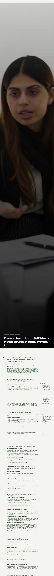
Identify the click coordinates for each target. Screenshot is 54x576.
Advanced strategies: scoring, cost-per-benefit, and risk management (45, 422)
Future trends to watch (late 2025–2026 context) (46, 432)
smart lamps (36, 388)
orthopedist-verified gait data (17, 513)
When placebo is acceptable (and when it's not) (46, 428)
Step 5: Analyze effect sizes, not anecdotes (47, 412)
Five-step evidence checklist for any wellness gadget (46, 391)
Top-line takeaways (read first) (46, 388)
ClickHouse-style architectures (11, 528)
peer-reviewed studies (29, 380)
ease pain (34, 369)
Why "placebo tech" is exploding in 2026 (46, 390)
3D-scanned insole (34, 368)
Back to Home (6, 1)
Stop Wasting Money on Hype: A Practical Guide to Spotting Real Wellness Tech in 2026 (46, 385)
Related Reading (45, 436)
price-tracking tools (32, 550)
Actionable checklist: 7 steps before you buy (45, 430)
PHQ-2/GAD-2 (29, 474)
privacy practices (35, 459)
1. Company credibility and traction (46, 393)
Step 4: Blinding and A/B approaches (46, 410)
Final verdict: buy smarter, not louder (45, 434)
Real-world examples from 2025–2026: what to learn (46, 414)
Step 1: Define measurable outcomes (46, 405)
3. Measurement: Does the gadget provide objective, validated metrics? (46, 398)
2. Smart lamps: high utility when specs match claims (46, 418)
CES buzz (9, 380)
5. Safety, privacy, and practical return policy (46, 402)
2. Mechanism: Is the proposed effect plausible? (46, 395)
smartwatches (17, 389)
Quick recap (45, 435)
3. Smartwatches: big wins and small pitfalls (47, 420)
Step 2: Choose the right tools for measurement (46, 407)
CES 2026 (8, 370)
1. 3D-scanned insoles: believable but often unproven (47, 416)
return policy (15, 562)
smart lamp (24, 368)
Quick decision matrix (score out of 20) (47, 424)
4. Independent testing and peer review (46, 400)
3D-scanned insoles (31, 388)
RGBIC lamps (26, 518)
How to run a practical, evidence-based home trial (46, 404)
